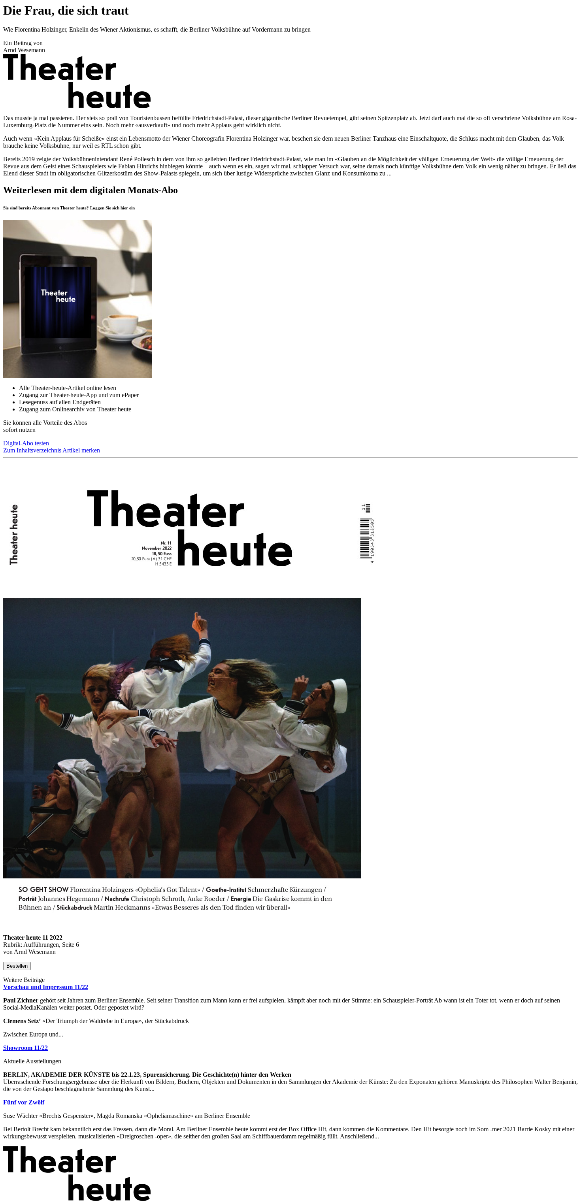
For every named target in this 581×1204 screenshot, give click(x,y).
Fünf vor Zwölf (23, 1102)
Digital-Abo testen (26, 443)
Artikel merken (81, 450)
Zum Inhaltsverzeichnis (32, 450)
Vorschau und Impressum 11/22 (45, 987)
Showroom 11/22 (25, 1047)
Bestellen (17, 966)
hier (124, 207)
